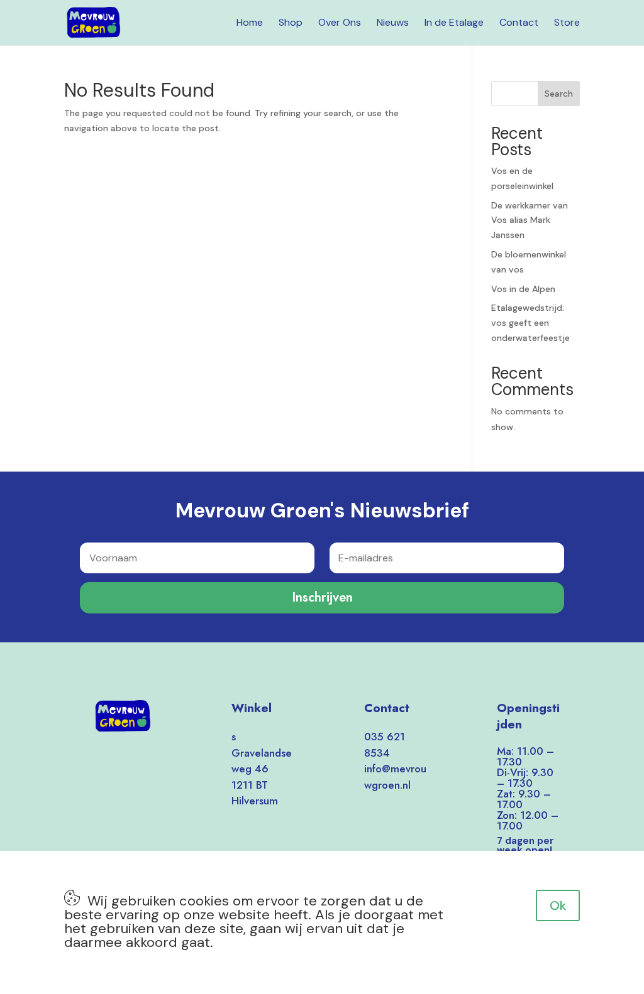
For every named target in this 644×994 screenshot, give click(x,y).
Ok (558, 905)
